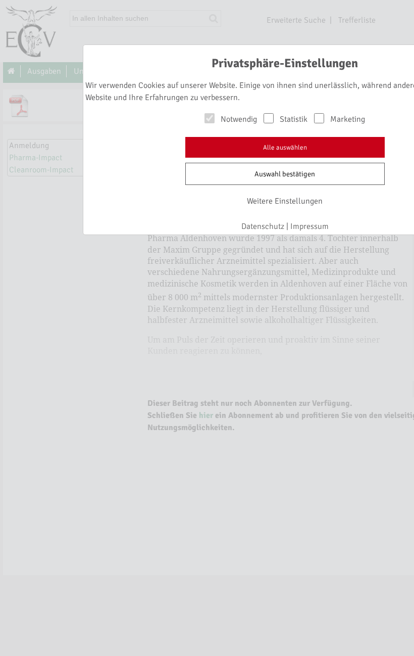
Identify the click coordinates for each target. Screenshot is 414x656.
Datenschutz (262, 226)
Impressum (309, 226)
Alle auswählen (285, 148)
